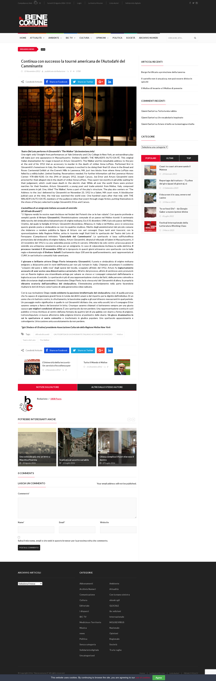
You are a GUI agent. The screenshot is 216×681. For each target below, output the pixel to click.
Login (79, 3)
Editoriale (84, 605)
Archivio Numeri (148, 38)
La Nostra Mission (95, 3)
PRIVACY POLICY (191, 673)
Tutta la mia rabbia (167, 111)
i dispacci (84, 611)
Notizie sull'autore (47, 387)
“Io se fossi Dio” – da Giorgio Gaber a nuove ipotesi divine (173, 210)
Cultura (84, 38)
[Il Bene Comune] (43, 19)
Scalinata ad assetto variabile (74, 460)
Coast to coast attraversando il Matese (175, 168)
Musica (83, 628)
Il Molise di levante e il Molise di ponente (161, 88)
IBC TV (69, 38)
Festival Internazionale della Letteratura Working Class (173, 224)
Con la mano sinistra (119, 594)
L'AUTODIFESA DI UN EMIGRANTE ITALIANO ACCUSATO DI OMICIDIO (83, 334)
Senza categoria (88, 644)
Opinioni (101, 38)
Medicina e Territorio (90, 622)
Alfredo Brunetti (42, 334)
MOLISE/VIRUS (116, 622)
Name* (21, 522)
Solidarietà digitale (133, 3)
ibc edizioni (115, 611)
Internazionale (116, 617)
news (82, 633)
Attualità (36, 38)
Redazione (60, 71)
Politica (117, 38)
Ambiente (53, 38)
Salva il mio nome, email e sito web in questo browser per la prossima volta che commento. (63, 540)
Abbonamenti (86, 583)
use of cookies (143, 677)
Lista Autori (114, 3)
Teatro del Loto (29, 340)
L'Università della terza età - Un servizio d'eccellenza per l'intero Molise (56, 365)
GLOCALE (114, 605)
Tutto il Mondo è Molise (95, 362)
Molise (120, 334)
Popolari (150, 158)
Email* (62, 522)
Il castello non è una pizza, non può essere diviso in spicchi (166, 80)
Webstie (104, 522)
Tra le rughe (115, 650)
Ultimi (169, 158)
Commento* (23, 493)
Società (130, 38)
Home (23, 38)
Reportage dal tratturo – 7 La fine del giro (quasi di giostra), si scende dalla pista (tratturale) (176, 183)
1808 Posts (56, 399)
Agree (159, 677)
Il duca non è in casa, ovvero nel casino (175, 196)
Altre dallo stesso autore (107, 387)
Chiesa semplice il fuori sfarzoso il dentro (117, 458)
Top (189, 158)
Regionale (114, 639)
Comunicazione (87, 594)
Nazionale (114, 628)
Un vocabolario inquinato (170, 117)
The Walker (44, 340)
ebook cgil (114, 600)
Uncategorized (87, 655)
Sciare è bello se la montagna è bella (176, 124)
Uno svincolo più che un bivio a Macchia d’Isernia (34, 458)
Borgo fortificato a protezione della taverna (163, 72)
